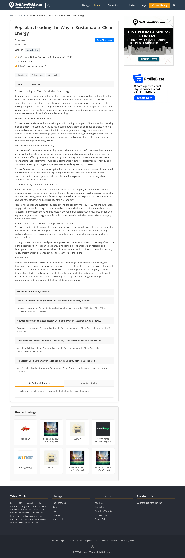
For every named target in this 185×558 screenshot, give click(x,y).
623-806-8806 (25, 61)
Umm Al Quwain (127, 540)
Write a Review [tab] (89, 383)
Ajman (64, 540)
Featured (98, 5)
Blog (54, 507)
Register (132, 5)
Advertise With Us (103, 511)
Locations (57, 515)
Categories (113, 5)
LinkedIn (54, 75)
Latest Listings (59, 519)
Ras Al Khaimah (101, 540)
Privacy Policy (101, 519)
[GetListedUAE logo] (25, 5)
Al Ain (72, 540)
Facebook (22, 75)
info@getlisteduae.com (151, 502)
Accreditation (20, 15)
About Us (99, 502)
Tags (54, 511)
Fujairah (88, 540)
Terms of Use (101, 515)
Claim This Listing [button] (104, 40)
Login (144, 5)
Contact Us (100, 507)
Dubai (79, 540)
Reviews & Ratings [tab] (40, 383)
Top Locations (59, 502)
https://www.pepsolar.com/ (32, 65)
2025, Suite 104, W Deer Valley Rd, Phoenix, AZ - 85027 (45, 57)
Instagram (38, 75)
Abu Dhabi (53, 540)
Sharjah (114, 540)
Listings (86, 5)
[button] (173, 5)
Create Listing (159, 5)
